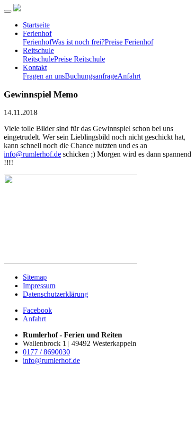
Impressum (39, 286)
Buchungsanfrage (91, 76)
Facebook (37, 310)
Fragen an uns (44, 76)
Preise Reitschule (79, 59)
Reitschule (38, 50)
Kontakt (35, 67)
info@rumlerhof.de (32, 154)
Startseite (36, 25)
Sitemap (35, 277)
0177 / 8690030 (46, 352)
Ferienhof (37, 33)
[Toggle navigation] (7, 11)
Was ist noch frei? (78, 42)
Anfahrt (129, 76)
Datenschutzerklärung (55, 294)
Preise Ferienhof (129, 42)
